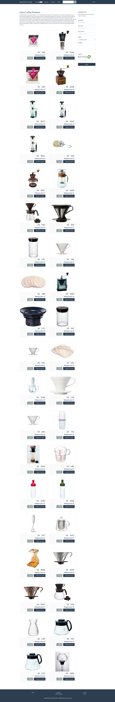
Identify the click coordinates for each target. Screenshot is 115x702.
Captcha (80, 54)
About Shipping (59, 694)
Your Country (81, 31)
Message (80, 42)
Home (33, 692)
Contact (85, 692)
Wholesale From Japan (26, 2)
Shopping (38, 2)
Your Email (80, 25)
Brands (53, 2)
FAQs (85, 694)
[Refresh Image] (89, 56)
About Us (59, 692)
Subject (80, 37)
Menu (58, 2)
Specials (46, 2)
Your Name (80, 20)
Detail (30, 58)
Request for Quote (40, 58)
